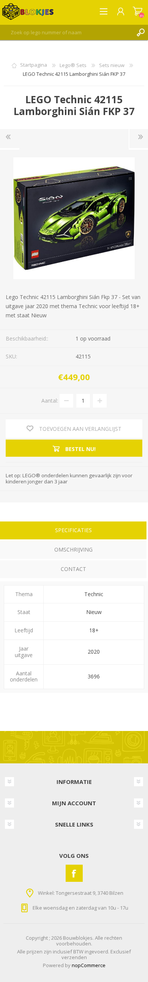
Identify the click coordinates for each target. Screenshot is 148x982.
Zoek (140, 32)
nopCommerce (88, 965)
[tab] (73, 531)
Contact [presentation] (73, 569)
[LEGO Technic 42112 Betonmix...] (9, 138)
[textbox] (66, 32)
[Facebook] (74, 873)
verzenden (74, 957)
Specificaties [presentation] (73, 530)
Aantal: (49, 400)
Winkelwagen (137, 11)
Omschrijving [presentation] (73, 549)
